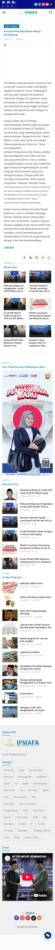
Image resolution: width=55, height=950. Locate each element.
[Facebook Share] (24, 257)
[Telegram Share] (42, 257)
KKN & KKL (9, 790)
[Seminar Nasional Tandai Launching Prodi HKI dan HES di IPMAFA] (40, 277)
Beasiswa (8, 776)
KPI (21, 790)
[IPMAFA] (27, 12)
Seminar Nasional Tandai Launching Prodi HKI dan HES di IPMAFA (39, 288)
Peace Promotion (28, 803)
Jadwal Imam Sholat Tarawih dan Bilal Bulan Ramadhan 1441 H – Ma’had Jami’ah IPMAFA (35, 626)
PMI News (9, 823)
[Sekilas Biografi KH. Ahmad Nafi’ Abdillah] (10, 643)
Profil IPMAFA (26, 693)
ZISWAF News (31, 837)
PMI (44, 817)
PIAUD (7, 817)
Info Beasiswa (40, 783)
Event (6, 783)
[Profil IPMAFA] (10, 698)
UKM (6, 837)
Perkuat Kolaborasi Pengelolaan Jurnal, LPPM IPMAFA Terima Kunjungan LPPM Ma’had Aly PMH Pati (14, 288)
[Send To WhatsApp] (49, 257)
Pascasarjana (20, 796)
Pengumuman (11, 810)
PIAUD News (21, 817)
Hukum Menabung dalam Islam (35, 597)
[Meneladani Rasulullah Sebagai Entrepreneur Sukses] (10, 670)
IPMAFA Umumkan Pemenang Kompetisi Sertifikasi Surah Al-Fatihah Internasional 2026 (40, 316)
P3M (6, 796)
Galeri (25, 783)
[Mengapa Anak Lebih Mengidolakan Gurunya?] (10, 712)
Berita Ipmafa (11, 26)
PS (31, 823)
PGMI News (39, 810)
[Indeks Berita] (35, 4)
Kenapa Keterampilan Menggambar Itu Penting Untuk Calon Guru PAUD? (35, 681)
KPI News (33, 790)
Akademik (9, 770)
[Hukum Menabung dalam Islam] (10, 601)
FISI (16, 783)
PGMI (25, 810)
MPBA (45, 790)
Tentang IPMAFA (41, 830)
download (41, 776)
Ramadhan (23, 830)
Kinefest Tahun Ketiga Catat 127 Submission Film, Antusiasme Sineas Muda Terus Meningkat (38, 343)
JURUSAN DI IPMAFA (30, 652)
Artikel (21, 770)
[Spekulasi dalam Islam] (10, 587)
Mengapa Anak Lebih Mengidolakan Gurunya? (32, 709)
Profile (22, 823)
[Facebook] (16, 918)
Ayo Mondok (35, 770)
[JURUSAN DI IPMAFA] (10, 656)
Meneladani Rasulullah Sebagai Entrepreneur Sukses (35, 667)
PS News (8, 830)
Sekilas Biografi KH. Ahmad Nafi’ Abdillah (34, 640)
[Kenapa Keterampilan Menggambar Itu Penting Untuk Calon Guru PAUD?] (10, 684)
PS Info (41, 823)
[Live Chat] (47, 935)
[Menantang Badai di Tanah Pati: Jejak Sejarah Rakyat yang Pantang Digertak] (10, 494)
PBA (33, 796)
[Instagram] (22, 918)
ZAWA (17, 837)
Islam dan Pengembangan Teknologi (33, 612)
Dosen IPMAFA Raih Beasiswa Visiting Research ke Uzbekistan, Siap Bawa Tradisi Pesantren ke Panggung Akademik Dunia (14, 343)
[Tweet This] (30, 257)
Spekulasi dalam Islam (31, 583)
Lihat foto (9, 247)
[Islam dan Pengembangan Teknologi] (10, 615)
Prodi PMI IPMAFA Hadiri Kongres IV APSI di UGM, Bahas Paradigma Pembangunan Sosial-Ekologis (13, 316)
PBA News (9, 803)
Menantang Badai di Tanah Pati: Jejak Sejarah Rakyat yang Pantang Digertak (36, 491)
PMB (35, 817)
